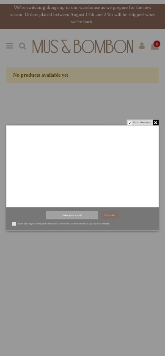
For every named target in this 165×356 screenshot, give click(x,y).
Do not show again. (142, 122)
